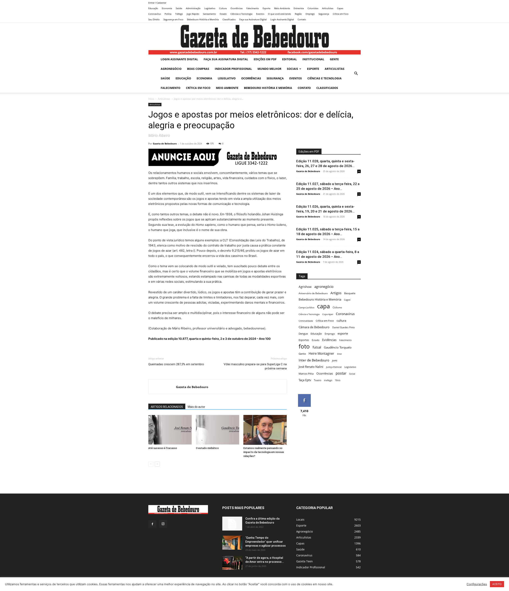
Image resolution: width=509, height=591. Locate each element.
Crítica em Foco (341, 13)
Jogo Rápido (193, 13)
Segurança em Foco (173, 19)
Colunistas (313, 8)
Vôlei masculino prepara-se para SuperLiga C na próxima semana (255, 366)
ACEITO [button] (497, 584)
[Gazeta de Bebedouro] (254, 38)
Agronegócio (171, 69)
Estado (223, 13)
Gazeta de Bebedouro (165, 143)
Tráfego (179, 13)
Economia (167, 8)
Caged (347, 299)
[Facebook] (152, 524)
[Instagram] (163, 524)
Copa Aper (327, 314)
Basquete (349, 293)
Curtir (304, 395)
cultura (341, 320)
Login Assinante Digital (282, 19)
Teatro (317, 380)
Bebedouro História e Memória (203, 19)
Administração (193, 8)
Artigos (335, 293)
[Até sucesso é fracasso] (170, 430)
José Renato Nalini (311, 367)
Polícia (168, 13)
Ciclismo (337, 307)
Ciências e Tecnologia (241, 13)
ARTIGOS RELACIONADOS (167, 406)
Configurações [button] (477, 584)
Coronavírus (154, 13)
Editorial (289, 59)
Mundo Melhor (269, 69)
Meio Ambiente (282, 8)
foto (304, 346)
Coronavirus (345, 314)
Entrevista (299, 8)
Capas (340, 8)
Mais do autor (196, 406)
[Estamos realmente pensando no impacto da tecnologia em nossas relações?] (265, 430)
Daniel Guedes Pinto (343, 327)
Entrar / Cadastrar (157, 2)
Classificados (229, 19)
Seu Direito (154, 19)
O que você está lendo (279, 13)
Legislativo (209, 8)
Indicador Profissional (233, 69)
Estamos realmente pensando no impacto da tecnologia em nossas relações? (263, 452)
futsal (317, 347)
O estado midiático (207, 448)
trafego (328, 380)
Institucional (313, 59)
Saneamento (209, 13)
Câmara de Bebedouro (314, 327)
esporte (343, 333)
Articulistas (327, 8)
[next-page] (157, 464)
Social (352, 373)
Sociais (292, 69)
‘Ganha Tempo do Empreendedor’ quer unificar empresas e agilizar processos (265, 541)
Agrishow (305, 287)
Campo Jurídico (306, 307)
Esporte (266, 8)
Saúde (179, 8)
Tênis (337, 380)
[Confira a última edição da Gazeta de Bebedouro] (232, 524)
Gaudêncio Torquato (338, 347)
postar (341, 373)
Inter (339, 353)
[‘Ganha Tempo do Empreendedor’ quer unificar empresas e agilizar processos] (232, 543)
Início (151, 98)
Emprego (310, 13)
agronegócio (323, 286)
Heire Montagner (321, 353)
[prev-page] (150, 464)
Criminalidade (306, 320)
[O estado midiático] (217, 430)
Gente (334, 59)
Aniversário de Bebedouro (313, 293)
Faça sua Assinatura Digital (253, 19)
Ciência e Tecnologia (309, 314)
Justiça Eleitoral (334, 367)
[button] (356, 74)
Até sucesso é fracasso (162, 448)
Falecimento (252, 8)
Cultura (223, 8)
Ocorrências (236, 8)
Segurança (324, 13)
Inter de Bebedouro (314, 360)
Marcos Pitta (306, 373)
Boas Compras (198, 69)
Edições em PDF (265, 59)
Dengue (303, 333)
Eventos (260, 13)
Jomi (334, 360)
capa (323, 306)
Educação (153, 8)
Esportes (304, 340)
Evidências (329, 340)
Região (298, 13)
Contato (302, 19)
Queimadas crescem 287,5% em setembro (176, 364)
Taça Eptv (305, 380)
